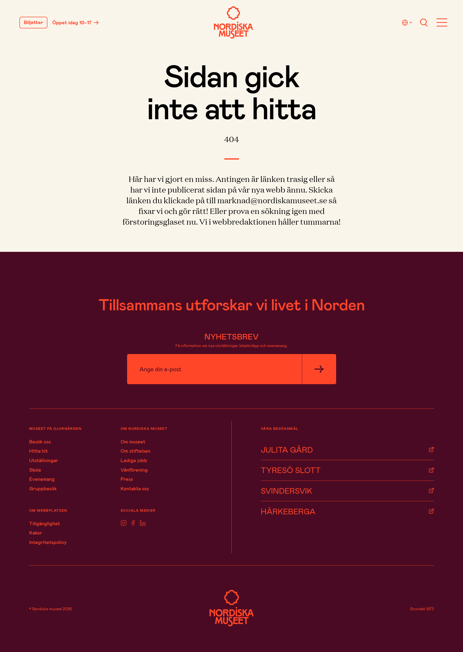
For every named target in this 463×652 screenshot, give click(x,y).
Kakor (35, 532)
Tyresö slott (291, 469)
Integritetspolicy (48, 542)
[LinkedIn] (143, 523)
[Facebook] (133, 523)
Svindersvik (286, 490)
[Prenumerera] (319, 369)
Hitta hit (38, 451)
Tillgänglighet (44, 523)
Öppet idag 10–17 (72, 22)
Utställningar (43, 460)
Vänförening (134, 470)
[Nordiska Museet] (233, 22)
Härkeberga (288, 511)
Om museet (133, 441)
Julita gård (287, 449)
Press (127, 479)
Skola (35, 470)
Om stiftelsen (135, 451)
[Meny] (442, 22)
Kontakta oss (135, 488)
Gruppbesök (43, 488)
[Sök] (424, 22)
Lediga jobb (134, 460)
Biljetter (33, 22)
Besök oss (40, 441)
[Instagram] (124, 523)
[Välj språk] (408, 22)
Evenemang (42, 479)
